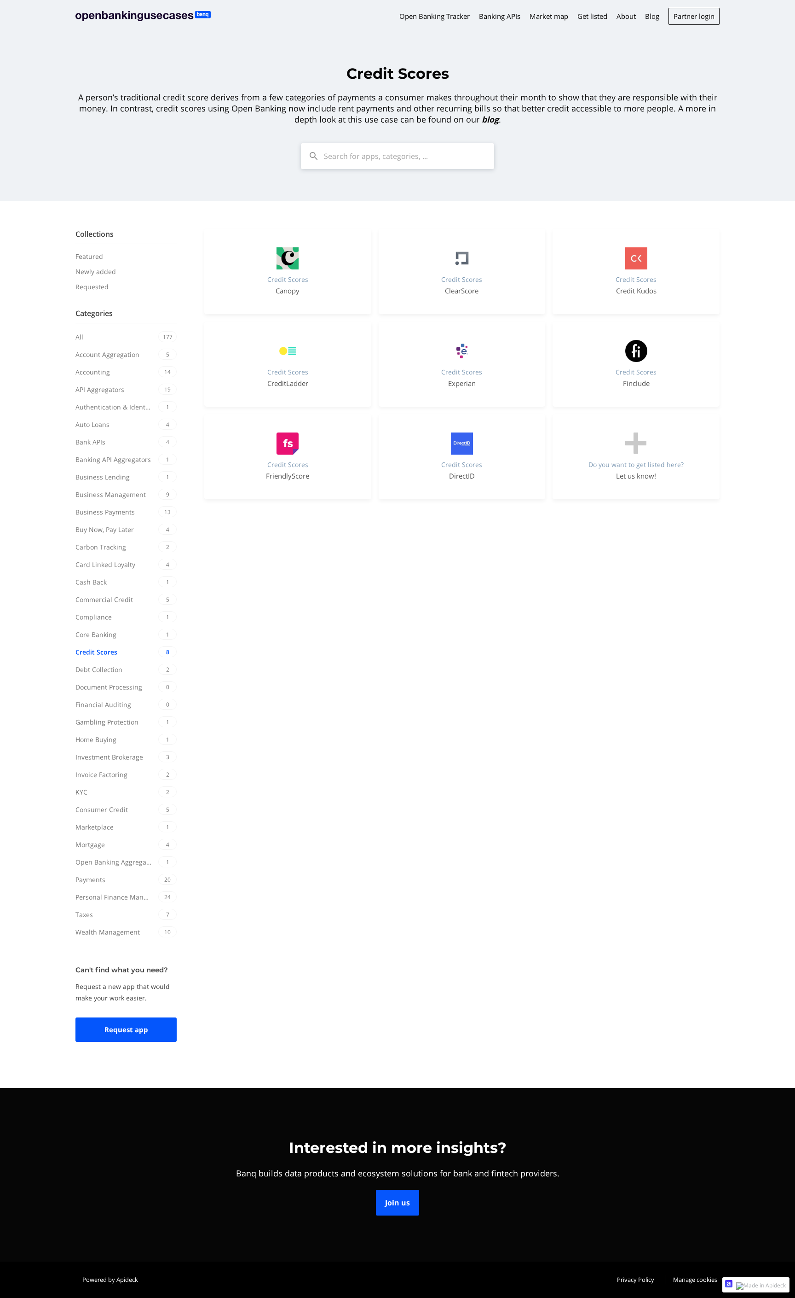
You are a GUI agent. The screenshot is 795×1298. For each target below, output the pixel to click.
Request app (126, 1029)
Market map (549, 16)
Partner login (694, 16)
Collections (94, 234)
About (626, 16)
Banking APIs (499, 16)
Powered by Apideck (110, 1279)
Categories (94, 313)
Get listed (592, 16)
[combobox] (397, 156)
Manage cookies (695, 1279)
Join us (397, 1203)
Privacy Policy (635, 1279)
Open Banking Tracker (434, 16)
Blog (652, 16)
